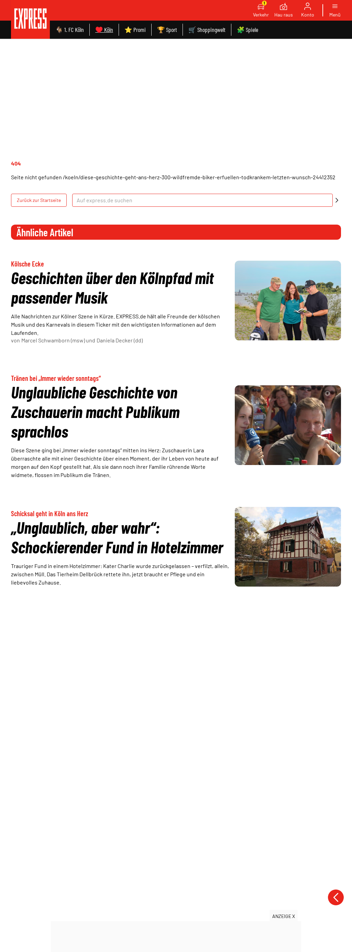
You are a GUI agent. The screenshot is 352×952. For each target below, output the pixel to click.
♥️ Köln (104, 29)
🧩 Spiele (247, 29)
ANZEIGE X (283, 916)
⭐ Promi (135, 29)
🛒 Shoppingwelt (207, 29)
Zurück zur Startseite (39, 200)
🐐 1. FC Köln (69, 29)
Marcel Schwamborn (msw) (53, 340)
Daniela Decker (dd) (120, 340)
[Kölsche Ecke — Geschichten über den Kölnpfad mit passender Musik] (288, 300)
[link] (30, 19)
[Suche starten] (337, 200)
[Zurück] (336, 897)
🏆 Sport (167, 29)
